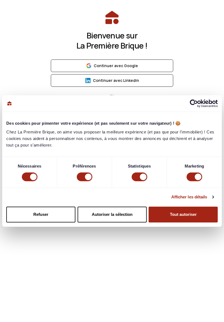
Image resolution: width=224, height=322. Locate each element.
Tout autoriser (183, 214)
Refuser (40, 214)
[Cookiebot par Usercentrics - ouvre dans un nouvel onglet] (194, 103)
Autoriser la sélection (112, 214)
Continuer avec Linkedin (116, 80)
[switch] (84, 176)
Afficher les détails (189, 197)
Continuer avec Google (116, 65)
